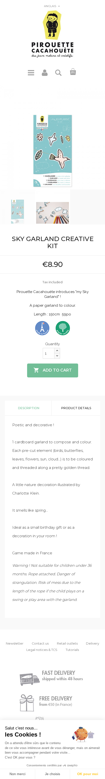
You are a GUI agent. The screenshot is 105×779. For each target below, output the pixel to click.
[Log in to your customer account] (45, 74)
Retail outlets (67, 643)
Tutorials (72, 650)
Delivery (92, 643)
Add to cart (52, 370)
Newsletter (14, 643)
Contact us (40, 643)
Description (28, 408)
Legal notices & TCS (41, 650)
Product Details (76, 408)
